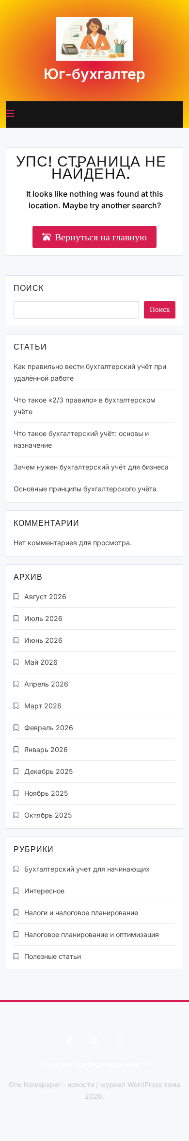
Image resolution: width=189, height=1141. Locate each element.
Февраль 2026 (48, 727)
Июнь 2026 (43, 640)
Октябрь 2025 (48, 815)
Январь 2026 (46, 749)
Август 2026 (45, 596)
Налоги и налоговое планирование (81, 912)
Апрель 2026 (46, 684)
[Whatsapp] (120, 1040)
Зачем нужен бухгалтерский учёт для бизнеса (91, 467)
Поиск (29, 289)
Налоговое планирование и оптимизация (91, 934)
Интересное (44, 891)
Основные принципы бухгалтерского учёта (85, 489)
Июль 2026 (43, 618)
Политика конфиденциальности (94, 1064)
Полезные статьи (52, 956)
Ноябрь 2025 (46, 793)
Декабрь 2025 (48, 771)
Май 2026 (41, 662)
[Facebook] (69, 1040)
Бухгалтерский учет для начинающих (87, 869)
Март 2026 (43, 706)
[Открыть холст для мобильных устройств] (10, 113)
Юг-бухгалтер (94, 74)
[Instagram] (94, 1040)
